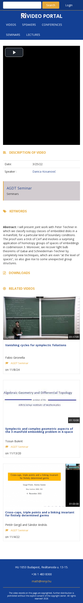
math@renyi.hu (41, 581)
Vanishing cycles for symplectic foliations (35, 345)
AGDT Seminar (19, 188)
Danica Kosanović (44, 171)
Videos (11, 25)
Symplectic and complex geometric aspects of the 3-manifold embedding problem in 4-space (39, 430)
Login (69, 5)
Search (50, 5)
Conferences (52, 25)
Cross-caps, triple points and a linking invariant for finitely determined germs (39, 513)
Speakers (29, 25)
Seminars (13, 35)
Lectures (33, 35)
